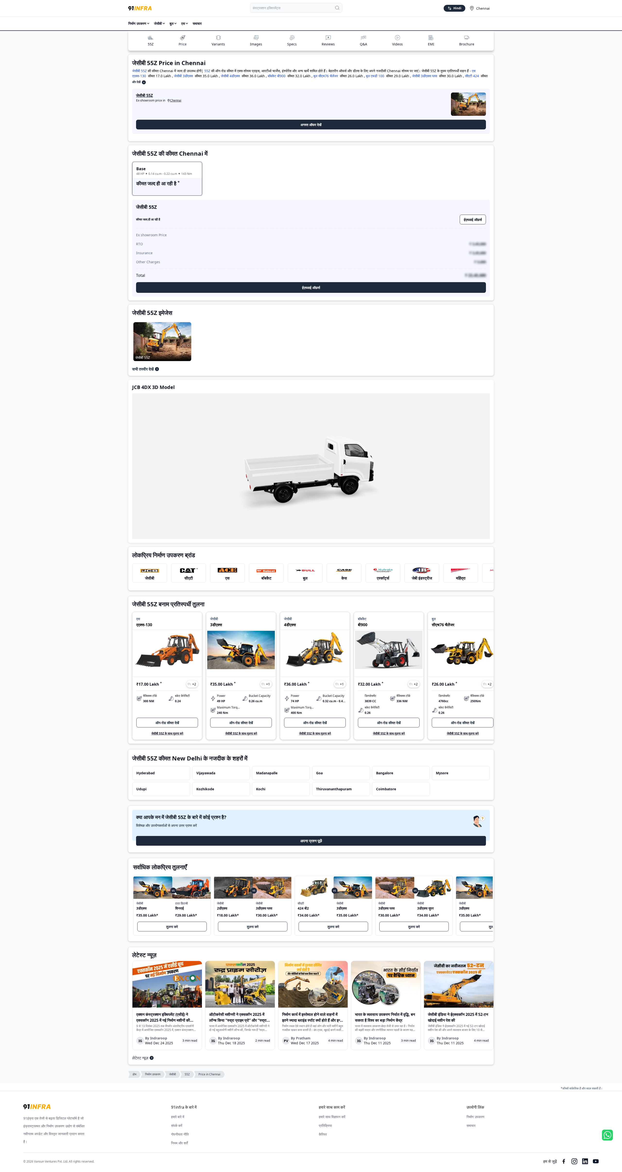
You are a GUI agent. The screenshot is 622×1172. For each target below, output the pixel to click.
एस (227, 578)
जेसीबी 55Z (139, 70)
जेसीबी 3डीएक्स (183, 76)
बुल (305, 578)
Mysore (442, 773)
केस (344, 578)
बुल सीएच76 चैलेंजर (325, 76)
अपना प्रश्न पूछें (311, 840)
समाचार (197, 23)
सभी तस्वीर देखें (143, 369)
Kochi (260, 789)
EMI (431, 44)
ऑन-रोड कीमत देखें (167, 722)
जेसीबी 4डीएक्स (230, 76)
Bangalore (384, 773)
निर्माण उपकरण (137, 23)
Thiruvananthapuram (334, 789)
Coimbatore (386, 789)
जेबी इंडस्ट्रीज (422, 578)
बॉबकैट (266, 578)
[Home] (140, 8)
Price (183, 44)
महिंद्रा (461, 578)
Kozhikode (205, 789)
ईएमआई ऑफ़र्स (473, 219)
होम (134, 1074)
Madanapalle (266, 773)
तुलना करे (172, 926)
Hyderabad (145, 773)
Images (256, 44)
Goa (319, 773)
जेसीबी (149, 578)
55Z (151, 44)
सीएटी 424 (472, 76)
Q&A (363, 44)
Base (141, 168)
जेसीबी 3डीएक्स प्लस (424, 76)
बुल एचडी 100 (375, 76)
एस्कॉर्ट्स (383, 578)
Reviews (328, 44)
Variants (218, 44)
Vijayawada (205, 773)
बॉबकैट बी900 (276, 76)
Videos (397, 44)
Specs (292, 44)
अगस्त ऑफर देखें (311, 124)
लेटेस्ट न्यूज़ (140, 1058)
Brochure (466, 44)
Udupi (141, 789)
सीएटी (188, 578)
